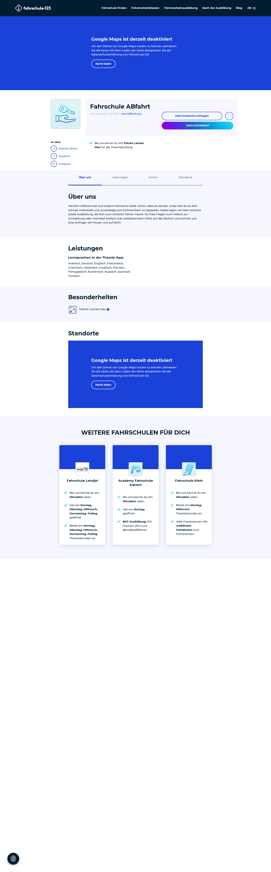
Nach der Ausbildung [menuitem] (216, 8)
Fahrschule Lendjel (82, 480)
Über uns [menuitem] (85, 177)
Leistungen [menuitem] (120, 177)
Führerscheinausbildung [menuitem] (181, 8)
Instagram (64, 163)
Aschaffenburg (131, 113)
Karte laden (103, 63)
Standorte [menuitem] (185, 177)
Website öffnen (68, 148)
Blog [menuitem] (239, 8)
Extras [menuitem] (153, 177)
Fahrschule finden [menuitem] (114, 8)
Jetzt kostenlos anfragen (192, 115)
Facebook (64, 156)
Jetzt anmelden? (197, 125)
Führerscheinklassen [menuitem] (145, 8)
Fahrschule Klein (189, 480)
